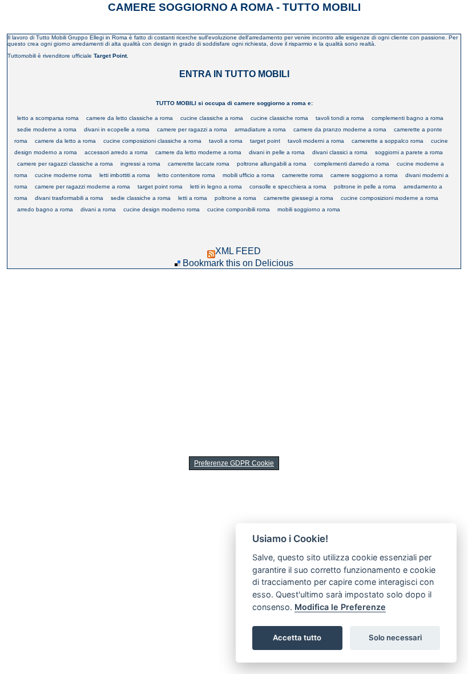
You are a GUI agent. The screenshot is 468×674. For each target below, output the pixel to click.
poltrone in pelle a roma (365, 186)
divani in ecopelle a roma (117, 129)
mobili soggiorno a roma (308, 209)
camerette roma (302, 175)
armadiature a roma (260, 129)
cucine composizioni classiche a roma (152, 141)
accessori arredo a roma (116, 152)
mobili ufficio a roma (249, 175)
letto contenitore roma (186, 175)
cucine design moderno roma (161, 209)
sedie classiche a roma (141, 198)
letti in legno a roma (216, 186)
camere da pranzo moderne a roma (339, 129)
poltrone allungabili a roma (271, 164)
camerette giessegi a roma (298, 198)
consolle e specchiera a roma (287, 186)
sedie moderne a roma (46, 129)
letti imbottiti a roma (124, 175)
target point (265, 141)
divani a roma (98, 209)
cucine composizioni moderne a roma (389, 198)
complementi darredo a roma (351, 164)
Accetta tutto (297, 637)
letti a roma (192, 198)
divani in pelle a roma (277, 152)
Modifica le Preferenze (340, 607)
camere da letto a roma (65, 141)
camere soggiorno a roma (364, 175)
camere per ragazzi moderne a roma (82, 186)
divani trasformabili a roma (69, 198)
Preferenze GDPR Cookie (234, 463)
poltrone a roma (235, 198)
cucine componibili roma (238, 209)
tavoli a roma (226, 141)
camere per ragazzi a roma (192, 129)
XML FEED (238, 251)
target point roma (160, 186)
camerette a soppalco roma (387, 141)
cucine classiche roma (279, 118)
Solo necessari (395, 637)
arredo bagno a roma (45, 209)
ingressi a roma (140, 164)
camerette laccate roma (198, 164)
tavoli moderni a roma (316, 141)
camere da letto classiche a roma (129, 118)
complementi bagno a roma (407, 118)
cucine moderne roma (63, 175)
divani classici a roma (340, 152)
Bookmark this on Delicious (238, 263)
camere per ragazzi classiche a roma (65, 164)
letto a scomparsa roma (48, 118)
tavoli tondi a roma (340, 118)
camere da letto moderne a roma (198, 152)
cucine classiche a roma (211, 118)
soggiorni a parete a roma (409, 152)
